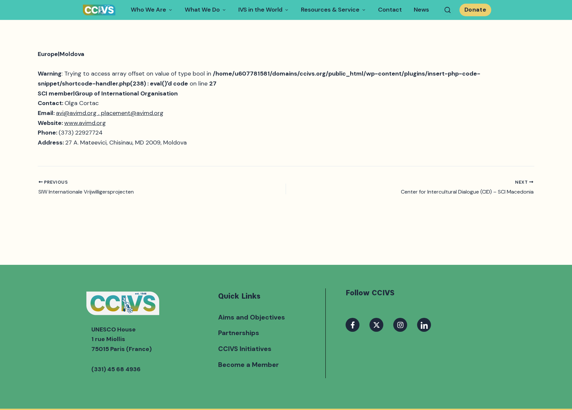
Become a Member (248, 364)
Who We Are (148, 10)
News (421, 10)
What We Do (202, 10)
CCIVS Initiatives (244, 348)
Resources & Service (330, 10)
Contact (390, 10)
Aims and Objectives (251, 317)
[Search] (447, 10)
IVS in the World (260, 10)
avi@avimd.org (77, 113)
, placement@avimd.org (131, 113)
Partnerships (238, 332)
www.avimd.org (85, 123)
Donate (475, 10)
